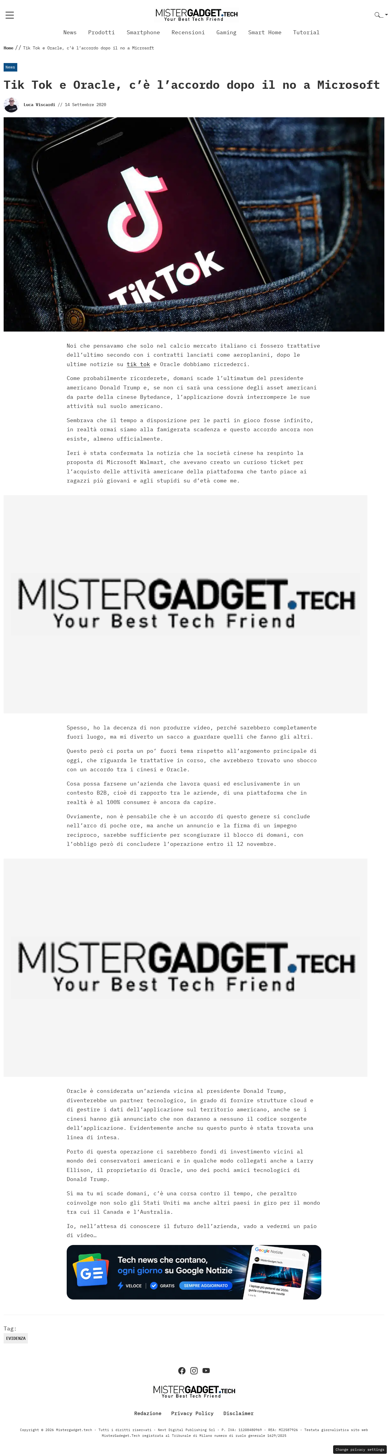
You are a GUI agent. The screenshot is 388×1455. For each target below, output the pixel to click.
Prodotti (101, 32)
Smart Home (265, 32)
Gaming (226, 32)
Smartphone (143, 32)
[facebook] (182, 1371)
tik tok (138, 364)
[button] (381, 15)
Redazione (148, 1413)
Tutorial (306, 32)
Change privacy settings (360, 1449)
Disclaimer (238, 1413)
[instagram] (194, 1371)
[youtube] (206, 1371)
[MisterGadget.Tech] (196, 14)
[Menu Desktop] (10, 15)
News (70, 32)
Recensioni (188, 32)
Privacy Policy (192, 1413)
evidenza (15, 1338)
